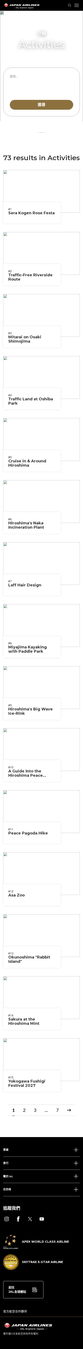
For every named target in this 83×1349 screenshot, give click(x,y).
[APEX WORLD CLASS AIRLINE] (36, 1247)
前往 (17, 1289)
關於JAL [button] (8, 1176)
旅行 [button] (6, 1163)
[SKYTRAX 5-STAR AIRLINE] (33, 1268)
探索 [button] (6, 1149)
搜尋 (41, 104)
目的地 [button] (7, 1189)
